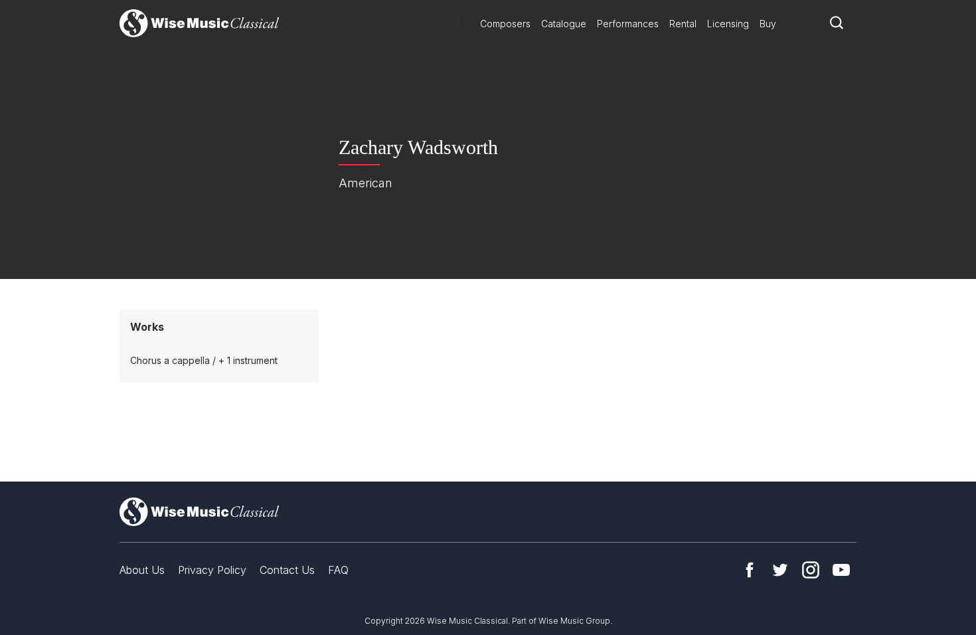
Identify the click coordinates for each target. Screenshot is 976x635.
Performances (628, 23)
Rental (682, 23)
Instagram (810, 570)
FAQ (338, 570)
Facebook (749, 570)
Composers (505, 23)
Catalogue (563, 23)
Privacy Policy (212, 570)
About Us (142, 570)
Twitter (780, 570)
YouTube (841, 570)
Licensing (728, 23)
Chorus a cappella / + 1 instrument (204, 360)
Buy (768, 23)
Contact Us (287, 570)
